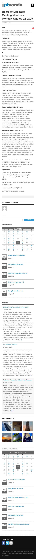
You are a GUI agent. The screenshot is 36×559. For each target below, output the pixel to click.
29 (18, 232)
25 (13, 245)
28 (13, 232)
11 (13, 239)
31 (27, 232)
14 (27, 239)
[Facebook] (3, 543)
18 (13, 242)
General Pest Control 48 (16, 255)
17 (9, 242)
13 (22, 239)
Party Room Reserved (15, 264)
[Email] (11, 543)
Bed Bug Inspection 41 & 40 (17, 273)
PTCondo (15, 202)
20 (22, 242)
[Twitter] (7, 543)
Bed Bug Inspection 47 (16, 282)
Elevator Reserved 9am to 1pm (18, 524)
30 (22, 232)
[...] (21, 339)
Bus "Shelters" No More (10, 344)
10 (9, 239)
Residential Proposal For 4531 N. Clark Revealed (17, 380)
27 (9, 232)
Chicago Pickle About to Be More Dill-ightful (15, 307)
